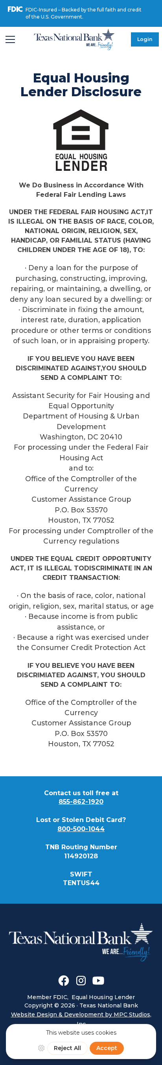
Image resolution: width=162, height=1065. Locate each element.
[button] (10, 39)
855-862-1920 (81, 801)
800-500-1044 (81, 829)
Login (145, 39)
